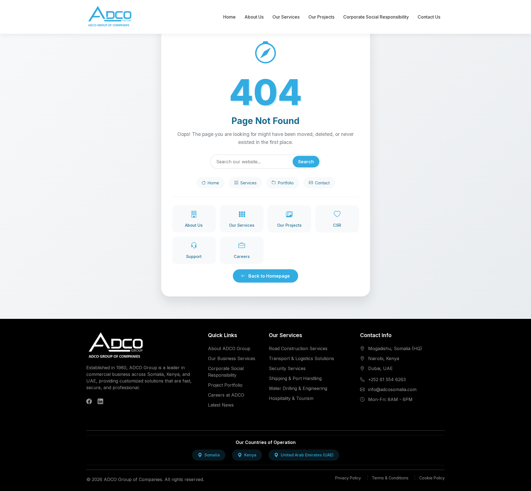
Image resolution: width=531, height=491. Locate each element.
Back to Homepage (269, 276)
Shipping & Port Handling (295, 378)
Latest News (221, 405)
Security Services (287, 368)
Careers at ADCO (226, 395)
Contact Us (429, 17)
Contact (322, 182)
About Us (254, 17)
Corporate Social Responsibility (376, 17)
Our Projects (321, 17)
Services (248, 182)
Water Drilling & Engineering (298, 388)
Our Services (286, 17)
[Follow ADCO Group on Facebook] (89, 401)
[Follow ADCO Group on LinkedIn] (100, 401)
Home (229, 17)
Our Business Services (231, 358)
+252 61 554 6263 (387, 379)
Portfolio (286, 182)
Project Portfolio (225, 385)
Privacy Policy (348, 478)
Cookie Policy (432, 478)
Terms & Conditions (390, 478)
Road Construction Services (298, 348)
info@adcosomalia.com (392, 389)
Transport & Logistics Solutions (301, 358)
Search (306, 161)
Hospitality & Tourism (291, 398)
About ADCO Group (229, 348)
